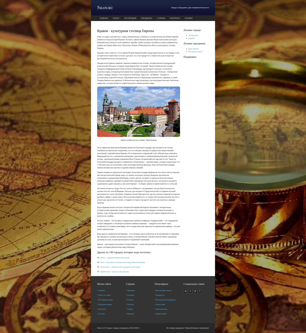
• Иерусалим (160, 304)
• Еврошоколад (161, 309)
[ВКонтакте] (185, 291)
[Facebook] (190, 291)
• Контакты (101, 309)
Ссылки (188, 18)
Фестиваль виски (195, 52)
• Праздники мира (104, 304)
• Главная (101, 290)
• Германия (130, 290)
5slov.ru (105, 7)
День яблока (193, 49)
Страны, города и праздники (117, 328)
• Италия (129, 300)
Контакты (175, 18)
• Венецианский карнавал (165, 300)
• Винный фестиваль (163, 290)
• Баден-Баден (161, 314)
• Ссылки (101, 314)
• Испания (130, 295)
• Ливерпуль (160, 295)
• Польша (130, 304)
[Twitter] (195, 291)
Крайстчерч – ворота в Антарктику (115, 272)
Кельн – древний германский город (115, 258)
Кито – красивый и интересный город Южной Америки (123, 262)
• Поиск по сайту (104, 295)
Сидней (191, 38)
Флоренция (193, 35)
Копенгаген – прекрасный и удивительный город (120, 267)
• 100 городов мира (105, 300)
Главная (104, 18)
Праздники (146, 18)
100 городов (130, 18)
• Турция (129, 309)
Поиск (116, 18)
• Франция (130, 314)
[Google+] (200, 291)
